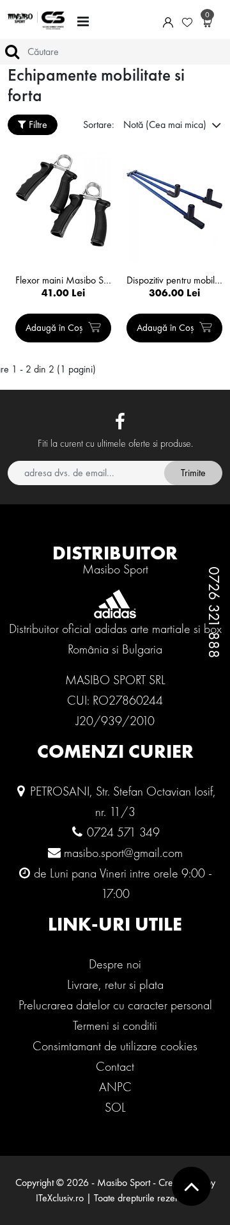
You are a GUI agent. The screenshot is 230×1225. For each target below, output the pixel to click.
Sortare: (98, 124)
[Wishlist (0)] (187, 21)
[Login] (168, 21)
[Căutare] (12, 52)
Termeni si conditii (115, 1025)
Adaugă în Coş (55, 327)
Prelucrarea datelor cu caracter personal (115, 1005)
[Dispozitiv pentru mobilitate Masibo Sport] (174, 199)
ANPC (115, 1086)
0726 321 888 (214, 612)
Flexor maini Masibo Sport (63, 280)
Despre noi (115, 964)
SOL (115, 1107)
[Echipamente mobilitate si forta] (36, 20)
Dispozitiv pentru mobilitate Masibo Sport (174, 280)
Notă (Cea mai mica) (166, 124)
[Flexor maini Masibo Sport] (63, 199)
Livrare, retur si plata (115, 984)
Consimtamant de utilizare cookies (115, 1045)
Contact (115, 1066)
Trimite (193, 472)
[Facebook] (120, 422)
